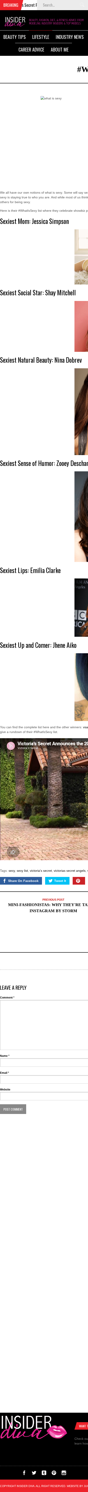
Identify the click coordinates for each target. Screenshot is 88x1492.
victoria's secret (41, 870)
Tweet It (60, 881)
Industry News (70, 36)
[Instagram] (64, 1474)
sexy (12, 870)
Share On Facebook (23, 881)
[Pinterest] (54, 1474)
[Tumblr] (44, 1474)
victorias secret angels (70, 870)
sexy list (22, 870)
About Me (60, 49)
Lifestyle (40, 36)
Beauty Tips (14, 36)
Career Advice (31, 49)
